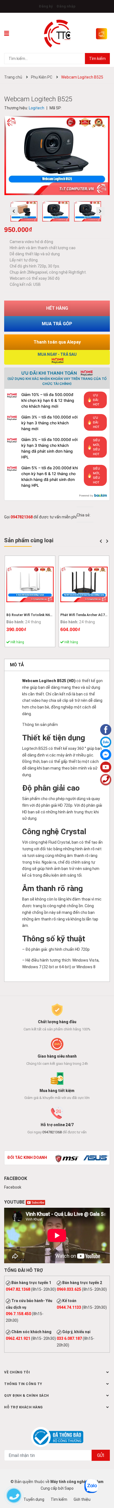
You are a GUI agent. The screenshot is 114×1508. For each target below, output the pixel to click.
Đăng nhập (66, 6)
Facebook (12, 1187)
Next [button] (100, 211)
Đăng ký (46, 6)
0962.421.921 (18, 1338)
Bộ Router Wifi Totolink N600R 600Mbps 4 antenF (46, 615)
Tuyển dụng (34, 1499)
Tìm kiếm (97, 58)
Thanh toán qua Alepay (57, 342)
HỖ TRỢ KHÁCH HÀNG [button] (23, 1407)
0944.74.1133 (69, 1307)
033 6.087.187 (69, 1338)
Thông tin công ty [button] (23, 1384)
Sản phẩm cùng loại (28, 540)
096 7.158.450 (18, 1314)
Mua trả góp (57, 323)
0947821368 (22, 517)
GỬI (100, 1455)
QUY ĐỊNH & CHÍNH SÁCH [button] (26, 1396)
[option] (25, 213)
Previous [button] (13, 211)
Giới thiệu (82, 1499)
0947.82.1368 (18, 1289)
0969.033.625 (69, 1289)
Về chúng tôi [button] (17, 1372)
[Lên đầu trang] (106, 1481)
